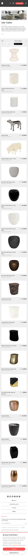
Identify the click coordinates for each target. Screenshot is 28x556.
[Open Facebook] (8, 496)
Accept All (14, 549)
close (5, 44)
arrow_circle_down (2, 34)
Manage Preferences (14, 552)
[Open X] (19, 496)
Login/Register (19, 3)
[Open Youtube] (10, 496)
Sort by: (16, 40)
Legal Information (17, 545)
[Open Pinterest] (12, 496)
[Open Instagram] (17, 496)
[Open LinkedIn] (15, 496)
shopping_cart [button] (13, 3)
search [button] (10, 3)
